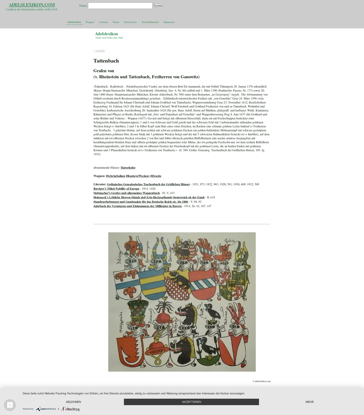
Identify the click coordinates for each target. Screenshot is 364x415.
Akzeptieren (191, 402)
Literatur (103, 22)
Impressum (169, 22)
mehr (310, 402)
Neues (116, 22)
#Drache (155, 176)
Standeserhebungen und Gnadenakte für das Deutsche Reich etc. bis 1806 (140, 201)
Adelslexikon (74, 22)
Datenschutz (130, 22)
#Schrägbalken (115, 176)
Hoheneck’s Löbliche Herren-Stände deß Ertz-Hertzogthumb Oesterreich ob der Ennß (149, 197)
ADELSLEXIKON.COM (32, 5)
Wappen (90, 22)
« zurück (99, 50)
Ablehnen (73, 402)
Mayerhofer (128, 167)
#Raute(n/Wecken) (138, 176)
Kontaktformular (150, 22)
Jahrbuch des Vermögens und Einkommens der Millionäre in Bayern (137, 206)
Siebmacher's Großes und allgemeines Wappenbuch (126, 193)
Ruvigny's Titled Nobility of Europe (116, 188)
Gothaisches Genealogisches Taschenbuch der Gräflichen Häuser (148, 184)
